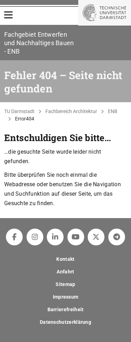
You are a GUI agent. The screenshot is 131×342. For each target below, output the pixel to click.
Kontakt (65, 259)
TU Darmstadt (19, 111)
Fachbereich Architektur (71, 111)
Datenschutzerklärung (65, 322)
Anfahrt (65, 271)
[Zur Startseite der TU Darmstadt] (104, 13)
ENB (112, 111)
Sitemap (65, 284)
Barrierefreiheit (66, 309)
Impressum (66, 297)
